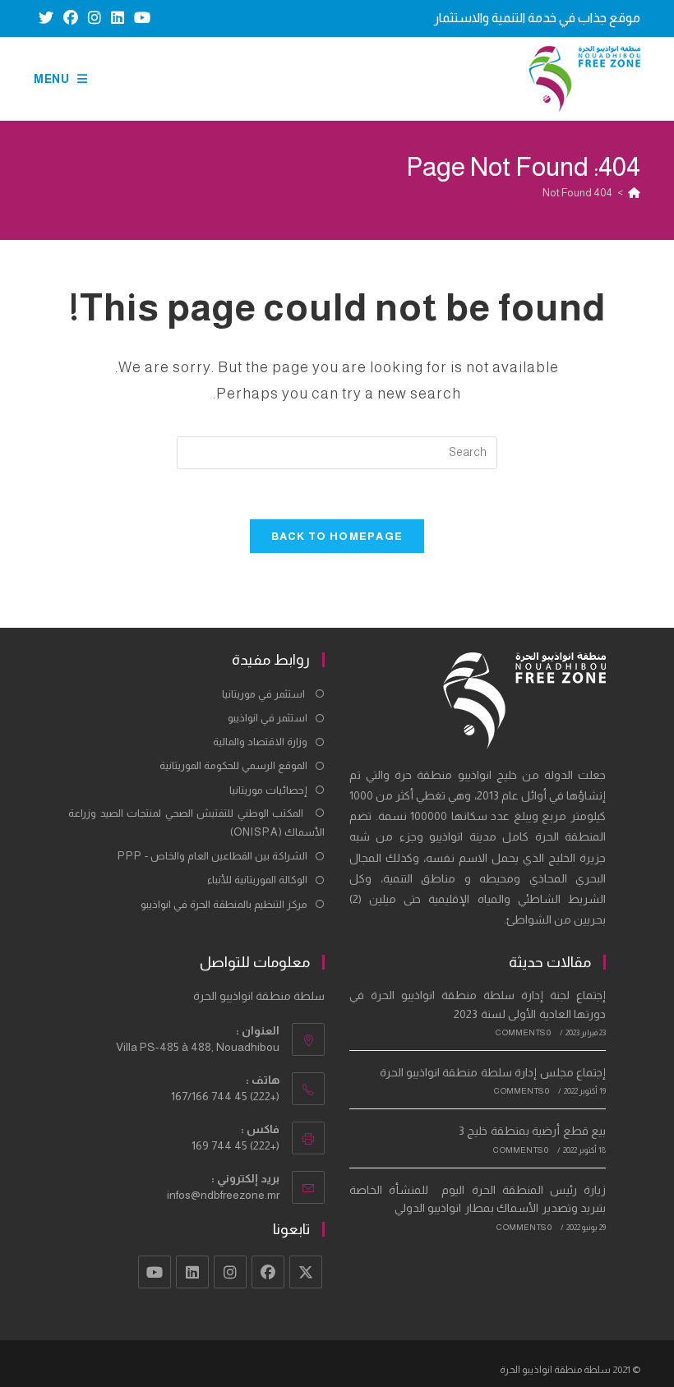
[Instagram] (230, 1272)
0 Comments (523, 1032)
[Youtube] (154, 1272)
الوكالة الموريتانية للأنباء (257, 879)
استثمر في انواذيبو (267, 718)
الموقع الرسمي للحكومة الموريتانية (233, 765)
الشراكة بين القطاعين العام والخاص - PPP (212, 856)
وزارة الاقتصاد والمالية (260, 741)
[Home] (634, 193)
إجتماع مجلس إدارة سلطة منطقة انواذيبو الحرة (493, 1072)
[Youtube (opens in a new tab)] (139, 18)
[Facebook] (268, 1272)
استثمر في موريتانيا (264, 694)
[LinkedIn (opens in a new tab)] (117, 18)
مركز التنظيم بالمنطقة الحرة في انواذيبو (224, 904)
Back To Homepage (337, 536)
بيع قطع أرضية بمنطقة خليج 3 (532, 1130)
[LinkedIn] (192, 1272)
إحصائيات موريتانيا (268, 790)
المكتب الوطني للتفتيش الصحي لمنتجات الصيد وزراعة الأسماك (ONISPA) (196, 822)
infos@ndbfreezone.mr (223, 1194)
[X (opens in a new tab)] (46, 18)
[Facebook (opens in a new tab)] (70, 18)
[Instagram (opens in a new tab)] (94, 18)
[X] (305, 1272)
